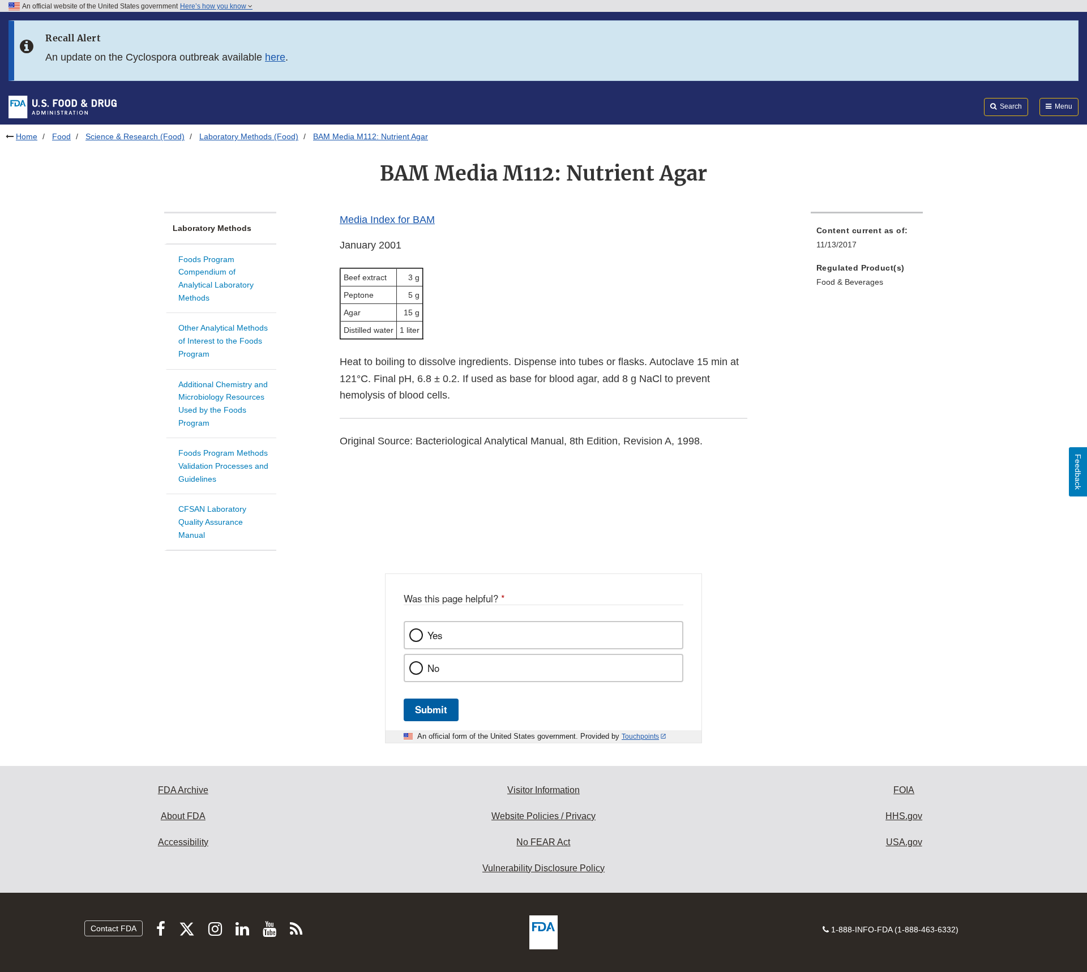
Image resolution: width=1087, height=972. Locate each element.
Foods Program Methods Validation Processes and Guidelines (223, 465)
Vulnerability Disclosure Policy (543, 868)
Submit (431, 709)
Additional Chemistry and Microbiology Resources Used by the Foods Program (223, 403)
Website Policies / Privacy (543, 816)
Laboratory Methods (212, 228)
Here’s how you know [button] (214, 6)
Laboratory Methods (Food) (248, 136)
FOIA (903, 790)
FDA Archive (183, 790)
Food (61, 136)
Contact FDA (113, 928)
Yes (434, 635)
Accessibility (183, 842)
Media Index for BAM (387, 219)
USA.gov (904, 842)
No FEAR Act (543, 842)
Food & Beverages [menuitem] (849, 281)
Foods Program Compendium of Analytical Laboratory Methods (216, 278)
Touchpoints (640, 736)
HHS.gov (903, 816)
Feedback (1077, 472)
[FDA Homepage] (62, 106)
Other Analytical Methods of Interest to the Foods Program (223, 340)
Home (26, 136)
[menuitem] (867, 241)
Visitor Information (543, 790)
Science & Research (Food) (135, 136)
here (275, 57)
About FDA (183, 816)
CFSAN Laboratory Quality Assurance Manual (212, 521)
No (433, 668)
